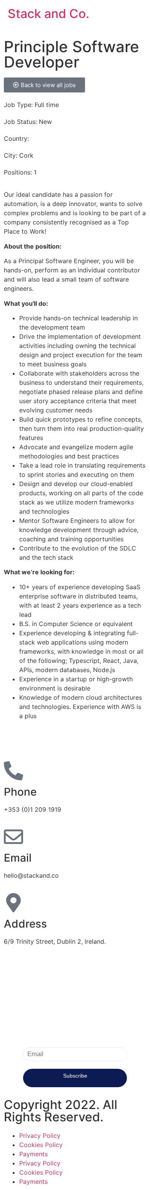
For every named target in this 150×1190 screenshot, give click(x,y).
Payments (33, 1154)
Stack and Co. (48, 13)
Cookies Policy (41, 1145)
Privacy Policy (39, 1135)
